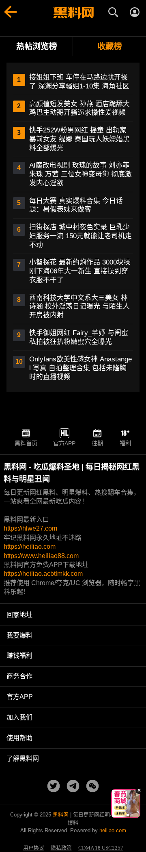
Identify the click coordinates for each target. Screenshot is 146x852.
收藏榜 (109, 46)
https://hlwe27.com (30, 528)
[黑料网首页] (73, 13)
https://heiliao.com (30, 546)
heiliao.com (112, 830)
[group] (125, 803)
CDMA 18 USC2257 (100, 848)
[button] (119, 815)
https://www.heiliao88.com (41, 555)
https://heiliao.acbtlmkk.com (43, 573)
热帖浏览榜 (36, 46)
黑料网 (61, 815)
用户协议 (33, 848)
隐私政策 (61, 848)
